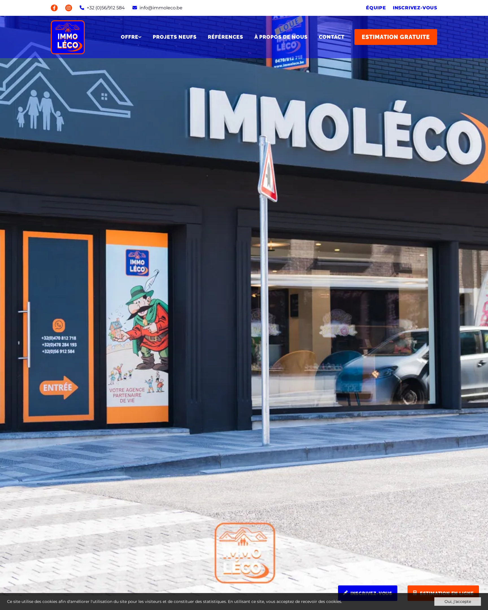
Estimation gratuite (396, 37)
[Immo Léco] (68, 37)
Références (225, 37)
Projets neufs (175, 37)
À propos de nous (281, 37)
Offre (129, 37)
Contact (332, 37)
